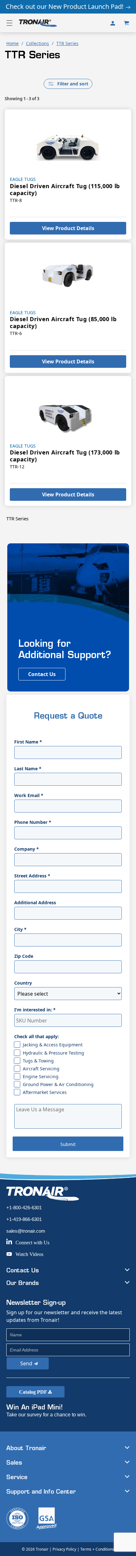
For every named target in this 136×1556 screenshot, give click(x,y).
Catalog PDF (33, 1392)
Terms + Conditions (97, 1549)
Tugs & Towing (38, 1061)
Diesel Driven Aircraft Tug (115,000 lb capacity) (65, 189)
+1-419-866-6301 (24, 1219)
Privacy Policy (64, 1549)
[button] (9, 23)
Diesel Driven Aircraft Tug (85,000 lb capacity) (63, 322)
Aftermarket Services (45, 1092)
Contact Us (42, 674)
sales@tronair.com (25, 1231)
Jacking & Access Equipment (53, 1045)
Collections (37, 43)
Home (12, 43)
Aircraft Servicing (41, 1069)
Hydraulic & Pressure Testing (53, 1053)
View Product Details (68, 228)
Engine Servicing (41, 1076)
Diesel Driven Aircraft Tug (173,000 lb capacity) (65, 456)
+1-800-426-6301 (24, 1207)
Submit (68, 1144)
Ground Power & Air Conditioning (58, 1084)
